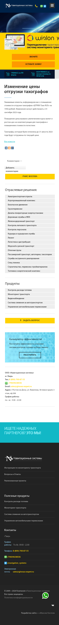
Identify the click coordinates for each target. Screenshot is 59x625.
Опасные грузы (14, 250)
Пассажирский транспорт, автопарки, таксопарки (30, 254)
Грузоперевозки (15, 209)
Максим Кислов (47, 613)
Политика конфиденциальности (18, 598)
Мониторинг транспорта (19, 294)
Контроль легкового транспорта (22, 225)
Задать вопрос (31, 320)
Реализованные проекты (15, 481)
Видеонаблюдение (16, 298)
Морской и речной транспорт (21, 246)
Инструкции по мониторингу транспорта (22, 468)
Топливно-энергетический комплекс (24, 271)
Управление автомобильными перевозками (27, 307)
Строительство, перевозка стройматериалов (27, 267)
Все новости (9, 141)
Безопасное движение (17, 205)
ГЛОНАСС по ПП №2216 (17, 74)
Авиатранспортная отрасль (20, 196)
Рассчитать (30, 355)
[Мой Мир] (12, 148)
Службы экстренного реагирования (23, 258)
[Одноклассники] (9, 148)
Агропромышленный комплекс (21, 200)
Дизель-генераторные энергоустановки (25, 213)
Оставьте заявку (33, 64)
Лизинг (11, 238)
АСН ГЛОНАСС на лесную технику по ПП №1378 (43, 74)
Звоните (33, 57)
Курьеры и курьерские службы (21, 234)
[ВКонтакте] (6, 148)
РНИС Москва (30, 176)
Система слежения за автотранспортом (25, 303)
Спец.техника (14, 263)
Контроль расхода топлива (20, 290)
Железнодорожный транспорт (21, 221)
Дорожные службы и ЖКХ (19, 217)
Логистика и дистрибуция (19, 242)
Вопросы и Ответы (12, 474)
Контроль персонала (17, 229)
